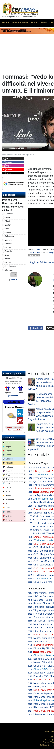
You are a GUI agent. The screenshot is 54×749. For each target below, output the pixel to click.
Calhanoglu (9, 236)
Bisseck (8, 217)
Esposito (8, 251)
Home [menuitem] (5, 22)
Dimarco (8, 244)
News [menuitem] (44, 22)
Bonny (7, 255)
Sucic (7, 259)
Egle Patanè (34, 252)
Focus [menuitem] (34, 22)
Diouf (7, 229)
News (38, 250)
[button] (14, 274)
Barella (8, 232)
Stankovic (9, 270)
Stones (8, 262)
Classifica (8, 437)
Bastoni (8, 225)
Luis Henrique (10, 266)
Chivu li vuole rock (42, 582)
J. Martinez (9, 214)
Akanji (7, 221)
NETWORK (49, 732)
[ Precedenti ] (13, 395)
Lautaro (8, 247)
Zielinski (8, 240)
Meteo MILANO (14, 402)
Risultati (14, 279)
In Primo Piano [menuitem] (20, 22)
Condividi (37, 328)
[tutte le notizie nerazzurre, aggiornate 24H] (20, 8)
